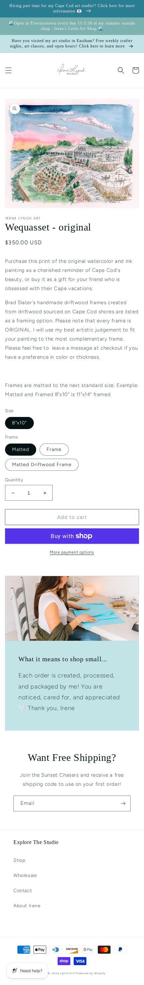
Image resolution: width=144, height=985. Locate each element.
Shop (19, 860)
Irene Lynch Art (63, 973)
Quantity (14, 479)
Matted (20, 449)
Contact (22, 890)
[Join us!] (123, 803)
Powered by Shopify (90, 973)
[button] (8, 70)
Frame (54, 449)
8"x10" (19, 423)
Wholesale (25, 875)
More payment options (72, 552)
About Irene (27, 906)
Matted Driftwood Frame (42, 464)
